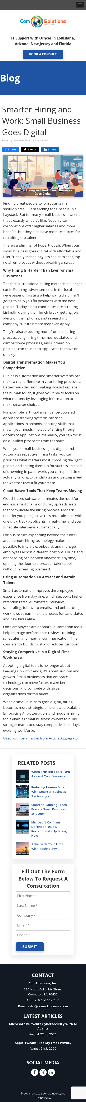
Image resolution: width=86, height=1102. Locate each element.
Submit (29, 946)
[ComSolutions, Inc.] (43, 21)
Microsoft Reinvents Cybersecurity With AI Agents (43, 1026)
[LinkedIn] (51, 1071)
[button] (80, 5)
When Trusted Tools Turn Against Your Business (50, 774)
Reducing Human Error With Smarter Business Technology (48, 791)
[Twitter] (43, 1071)
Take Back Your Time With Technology (47, 846)
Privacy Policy (43, 1097)
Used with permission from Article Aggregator (41, 738)
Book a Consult (43, 54)
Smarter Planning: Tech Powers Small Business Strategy (49, 809)
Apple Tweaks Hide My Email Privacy (43, 1043)
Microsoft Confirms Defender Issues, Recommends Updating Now (49, 829)
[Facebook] (34, 1071)
